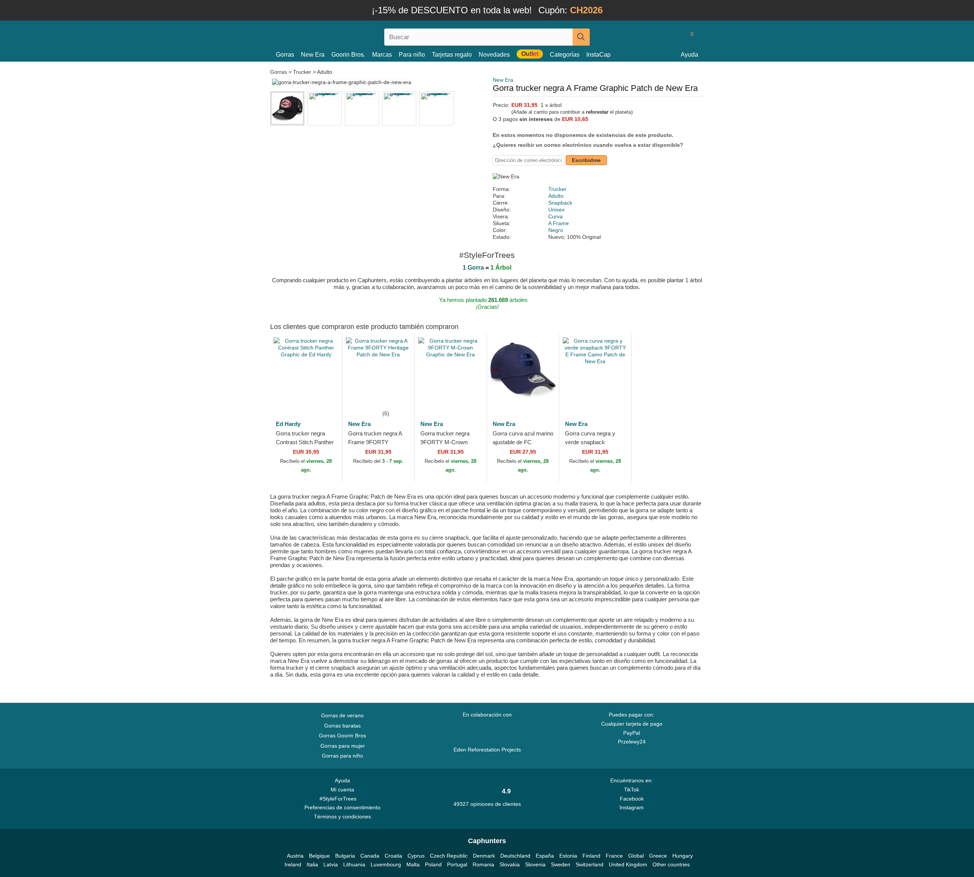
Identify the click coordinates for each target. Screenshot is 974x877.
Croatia (393, 856)
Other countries (671, 864)
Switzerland (589, 864)
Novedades (494, 54)
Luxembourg (386, 864)
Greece (658, 856)
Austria (295, 856)
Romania (483, 864)
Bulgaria (345, 856)
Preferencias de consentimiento (342, 807)
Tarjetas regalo (452, 54)
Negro (555, 230)
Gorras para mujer (342, 746)
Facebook (632, 799)
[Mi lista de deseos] (675, 37)
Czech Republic (449, 856)
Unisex (556, 210)
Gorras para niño (342, 756)
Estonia (568, 856)
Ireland (293, 864)
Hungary (682, 856)
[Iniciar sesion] (660, 37)
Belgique (319, 856)
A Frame (558, 223)
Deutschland (515, 856)
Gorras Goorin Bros (342, 735)
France (614, 856)
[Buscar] (581, 37)
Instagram (631, 807)
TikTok (631, 789)
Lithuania (354, 864)
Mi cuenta (342, 789)
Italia (312, 864)
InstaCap (598, 54)
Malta (413, 864)
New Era (313, 54)
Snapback (560, 203)
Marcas (382, 54)
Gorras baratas (342, 726)
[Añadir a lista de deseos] (325, 397)
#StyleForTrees (340, 799)
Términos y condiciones (342, 816)
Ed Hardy (288, 424)
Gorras (285, 54)
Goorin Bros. (348, 54)
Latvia (330, 864)
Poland (433, 864)
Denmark (484, 856)
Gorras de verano (342, 715)
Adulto (324, 72)
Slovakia (510, 864)
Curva (555, 216)
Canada (369, 856)
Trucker (302, 72)
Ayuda (689, 54)
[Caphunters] (342, 35)
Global (636, 856)
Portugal (457, 864)
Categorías (564, 54)
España (545, 856)
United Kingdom (628, 864)
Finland (591, 856)
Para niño (412, 54)
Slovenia (535, 864)
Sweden (560, 864)
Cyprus (416, 856)
